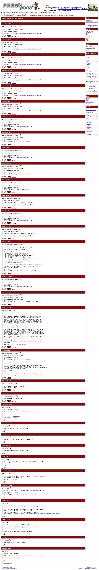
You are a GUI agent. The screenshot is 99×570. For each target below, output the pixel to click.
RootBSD (92, 26)
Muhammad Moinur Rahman (11, 244)
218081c (14, 83)
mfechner (7, 437)
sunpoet (7, 426)
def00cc (14, 289)
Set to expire (89, 127)
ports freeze (6, 15)
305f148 (14, 401)
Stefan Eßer (8, 310)
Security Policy (89, 37)
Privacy (87, 38)
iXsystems (94, 25)
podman (88, 68)
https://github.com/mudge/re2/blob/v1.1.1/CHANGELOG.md (24, 526)
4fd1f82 (14, 114)
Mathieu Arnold (8, 383)
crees (6, 407)
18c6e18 (14, 274)
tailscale (88, 56)
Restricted (88, 121)
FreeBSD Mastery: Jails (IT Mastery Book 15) (73, 9)
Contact (87, 40)
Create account (89, 21)
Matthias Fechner (9, 26)
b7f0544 (14, 347)
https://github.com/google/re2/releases (23, 204)
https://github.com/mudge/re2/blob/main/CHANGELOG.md (27, 33)
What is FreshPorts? (90, 31)
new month (89, 135)
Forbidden (88, 119)
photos (69, 10)
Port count (88, 113)
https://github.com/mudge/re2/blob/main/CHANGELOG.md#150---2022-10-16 (22, 301)
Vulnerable (88, 124)
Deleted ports (88, 100)
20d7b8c (14, 160)
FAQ (87, 34)
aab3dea (14, 98)
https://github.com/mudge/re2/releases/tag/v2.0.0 (17, 189)
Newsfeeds (88, 103)
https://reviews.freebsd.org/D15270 (26, 494)
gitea (87, 70)
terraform (88, 57)
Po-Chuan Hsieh (8, 198)
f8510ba (14, 129)
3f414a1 (14, 52)
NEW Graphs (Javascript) (91, 110)
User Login (88, 20)
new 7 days (89, 132)
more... (87, 50)
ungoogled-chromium (89, 64)
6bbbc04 (14, 177)
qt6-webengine (89, 61)
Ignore (88, 118)
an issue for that (71, 15)
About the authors (89, 32)
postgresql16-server (90, 74)
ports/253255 (16, 416)
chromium (88, 58)
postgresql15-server (90, 73)
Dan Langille (88, 568)
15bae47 (14, 145)
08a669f (14, 192)
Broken (88, 115)
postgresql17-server (90, 76)
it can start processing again (58, 15)
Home (87, 98)
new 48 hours (89, 131)
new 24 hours (89, 130)
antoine (7, 473)
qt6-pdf (88, 60)
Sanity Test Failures (90, 102)
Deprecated (89, 116)
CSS (92, 567)
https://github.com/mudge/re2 (14, 557)
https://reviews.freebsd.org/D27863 (33, 264)
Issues (87, 33)
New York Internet (89, 25)
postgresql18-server (90, 77)
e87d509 (14, 36)
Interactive (88, 128)
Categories (88, 99)
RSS (95, 567)
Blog (87, 39)
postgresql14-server (90, 71)
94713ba (14, 239)
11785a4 (14, 67)
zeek (87, 65)
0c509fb (14, 208)
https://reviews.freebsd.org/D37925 (26, 270)
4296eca (14, 223)
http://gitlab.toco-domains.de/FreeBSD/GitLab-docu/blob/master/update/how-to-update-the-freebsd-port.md (32, 513)
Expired (88, 125)
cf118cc (14, 390)
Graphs (87, 108)
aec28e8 (14, 378)
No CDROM (89, 122)
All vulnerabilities (92, 88)
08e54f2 (14, 304)
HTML (90, 567)
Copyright (80, 568)
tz (5, 503)
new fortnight (89, 134)
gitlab (88, 67)
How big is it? (88, 36)
